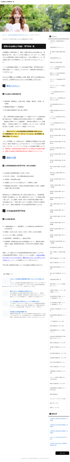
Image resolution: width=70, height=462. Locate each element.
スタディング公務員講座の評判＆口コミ (57, 80)
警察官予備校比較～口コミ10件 (57, 258)
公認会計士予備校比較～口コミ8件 (58, 309)
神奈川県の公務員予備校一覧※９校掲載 (57, 173)
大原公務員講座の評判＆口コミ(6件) (57, 105)
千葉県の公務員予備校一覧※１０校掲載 (57, 186)
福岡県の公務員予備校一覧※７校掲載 (57, 229)
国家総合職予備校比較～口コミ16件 (57, 267)
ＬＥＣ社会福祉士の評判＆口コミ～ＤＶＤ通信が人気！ (25, 301)
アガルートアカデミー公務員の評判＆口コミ (57, 86)
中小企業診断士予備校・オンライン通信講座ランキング (57, 303)
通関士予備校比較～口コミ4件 (57, 383)
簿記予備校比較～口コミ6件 (57, 325)
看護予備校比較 (54, 394)
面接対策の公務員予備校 (56, 62)
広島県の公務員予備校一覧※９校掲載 (57, 223)
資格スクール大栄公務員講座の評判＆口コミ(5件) (57, 74)
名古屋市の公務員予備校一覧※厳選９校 (57, 148)
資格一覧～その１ (54, 403)
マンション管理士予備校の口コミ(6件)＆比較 (57, 378)
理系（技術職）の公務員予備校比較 (57, 252)
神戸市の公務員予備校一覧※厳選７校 (57, 154)
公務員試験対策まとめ (55, 58)
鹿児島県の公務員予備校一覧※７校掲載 (57, 242)
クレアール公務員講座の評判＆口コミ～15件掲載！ (57, 67)
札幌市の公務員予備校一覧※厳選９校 (57, 130)
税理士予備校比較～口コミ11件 (57, 342)
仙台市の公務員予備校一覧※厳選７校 (57, 136)
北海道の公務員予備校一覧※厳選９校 (57, 161)
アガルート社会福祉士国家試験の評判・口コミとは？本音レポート (27, 279)
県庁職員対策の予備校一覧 (56, 247)
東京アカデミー (13, 86)
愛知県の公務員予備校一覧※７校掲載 (57, 198)
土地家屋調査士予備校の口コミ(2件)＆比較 (57, 388)
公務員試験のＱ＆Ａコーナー (57, 47)
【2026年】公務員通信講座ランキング (58, 41)
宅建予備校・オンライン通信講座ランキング (57, 284)
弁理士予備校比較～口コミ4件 (57, 366)
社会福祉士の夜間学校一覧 (7, 1)
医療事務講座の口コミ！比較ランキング (57, 331)
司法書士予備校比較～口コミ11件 (57, 348)
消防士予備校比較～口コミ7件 (57, 262)
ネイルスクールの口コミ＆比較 (57, 398)
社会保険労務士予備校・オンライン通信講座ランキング (57, 297)
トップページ (4, 34)
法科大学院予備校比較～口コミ (57, 362)
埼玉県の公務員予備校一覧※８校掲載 (57, 179)
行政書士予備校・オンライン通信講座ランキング (57, 291)
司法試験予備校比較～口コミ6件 (58, 353)
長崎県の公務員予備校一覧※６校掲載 (57, 235)
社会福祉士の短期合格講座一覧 (18, 311)
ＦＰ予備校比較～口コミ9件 (57, 321)
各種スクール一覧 (54, 407)
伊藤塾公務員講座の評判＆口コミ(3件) (57, 111)
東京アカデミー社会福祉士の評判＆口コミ (21, 291)
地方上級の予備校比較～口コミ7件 (58, 274)
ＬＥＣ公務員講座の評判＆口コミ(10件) (57, 92)
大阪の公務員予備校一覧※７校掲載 (57, 204)
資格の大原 (11, 157)
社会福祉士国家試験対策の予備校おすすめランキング (18, 34)
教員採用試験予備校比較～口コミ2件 (57, 316)
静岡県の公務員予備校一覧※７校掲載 (57, 192)
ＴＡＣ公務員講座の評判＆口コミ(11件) (57, 123)
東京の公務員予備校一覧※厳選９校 (57, 167)
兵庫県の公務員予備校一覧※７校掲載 (57, 211)
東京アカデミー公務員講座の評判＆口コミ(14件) (57, 98)
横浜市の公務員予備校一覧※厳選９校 (57, 142)
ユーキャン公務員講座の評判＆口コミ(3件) (57, 117)
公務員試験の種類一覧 (55, 279)
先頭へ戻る (62, 453)
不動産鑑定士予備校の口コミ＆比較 (57, 372)
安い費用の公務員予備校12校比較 (57, 52)
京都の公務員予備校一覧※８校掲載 (57, 217)
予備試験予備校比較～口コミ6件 (58, 357)
